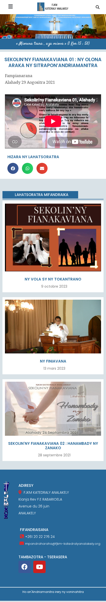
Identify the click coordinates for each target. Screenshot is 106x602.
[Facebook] (24, 567)
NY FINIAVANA (53, 361)
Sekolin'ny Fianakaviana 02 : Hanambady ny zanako (53, 445)
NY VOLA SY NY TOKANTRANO (53, 279)
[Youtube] (39, 567)
